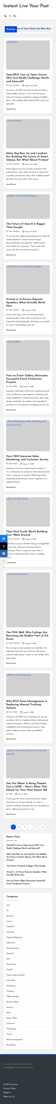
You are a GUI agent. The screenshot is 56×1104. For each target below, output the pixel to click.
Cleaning (10, 932)
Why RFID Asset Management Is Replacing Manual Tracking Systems (26, 704)
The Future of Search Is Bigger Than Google (25, 866)
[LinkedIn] (3, 553)
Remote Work (12, 1002)
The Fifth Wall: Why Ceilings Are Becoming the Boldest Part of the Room (27, 635)
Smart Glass (11, 1018)
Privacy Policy (9, 1088)
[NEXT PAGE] (42, 827)
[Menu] (14, 16)
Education (10, 943)
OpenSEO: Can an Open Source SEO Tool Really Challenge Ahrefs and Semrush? (27, 78)
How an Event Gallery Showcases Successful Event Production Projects (27, 379)
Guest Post (11, 964)
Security (9, 1007)
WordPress (11, 1045)
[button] (42, 827)
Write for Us (9, 1097)
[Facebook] (3, 538)
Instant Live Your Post (26, 6)
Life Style (10, 980)
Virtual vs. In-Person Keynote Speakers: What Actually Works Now (26, 302)
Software (10, 1023)
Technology (11, 1029)
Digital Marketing (14, 937)
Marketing (10, 986)
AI (7, 910)
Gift (8, 959)
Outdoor (10, 991)
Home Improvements (15, 975)
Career (9, 921)
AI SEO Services (10, 1084)
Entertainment (12, 948)
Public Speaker (12, 996)
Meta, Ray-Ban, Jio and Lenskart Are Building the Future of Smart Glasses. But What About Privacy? (27, 156)
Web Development (14, 1040)
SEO (8, 1013)
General (9, 953)
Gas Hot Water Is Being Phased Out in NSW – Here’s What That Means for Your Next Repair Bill (26, 786)
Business (10, 916)
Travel (9, 1034)
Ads (8, 905)
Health (9, 970)
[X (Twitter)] (3, 546)
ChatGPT (10, 927)
